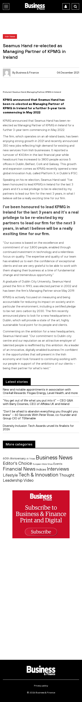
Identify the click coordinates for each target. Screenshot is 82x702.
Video (28, 480)
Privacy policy (41, 685)
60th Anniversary (14, 458)
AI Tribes (31, 458)
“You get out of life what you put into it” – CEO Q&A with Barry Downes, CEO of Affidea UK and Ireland (38, 402)
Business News (54, 457)
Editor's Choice (17, 463)
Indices (41, 469)
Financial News (19, 469)
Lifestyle (10, 475)
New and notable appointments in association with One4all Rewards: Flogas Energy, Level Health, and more (40, 391)
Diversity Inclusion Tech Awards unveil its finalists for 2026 (38, 427)
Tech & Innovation (38, 475)
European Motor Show (43, 464)
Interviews (58, 469)
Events (57, 463)
